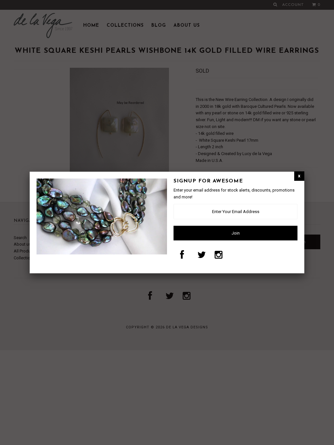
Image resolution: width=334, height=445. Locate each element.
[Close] (299, 176)
